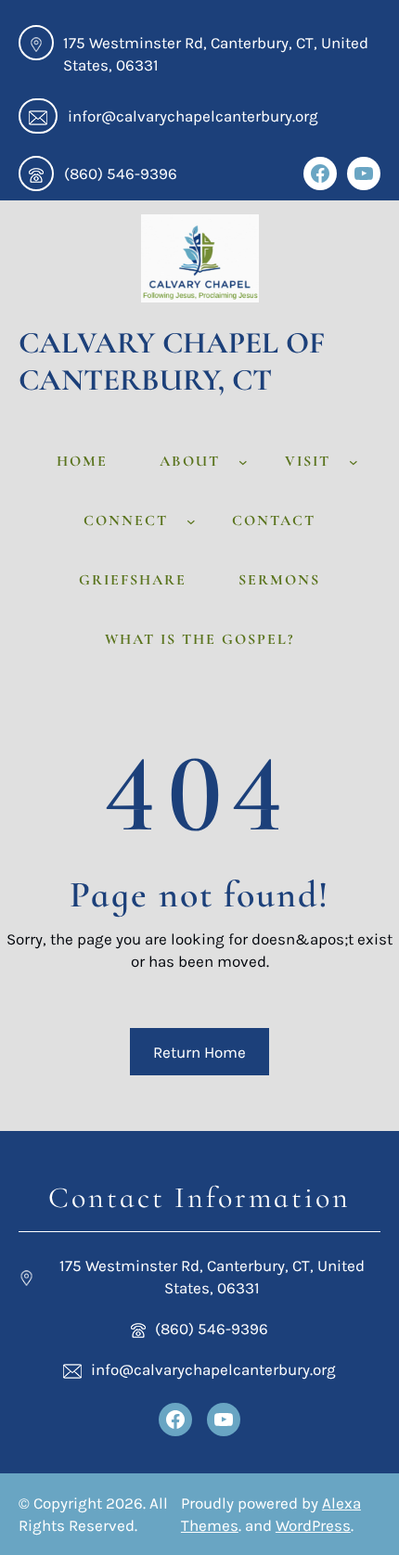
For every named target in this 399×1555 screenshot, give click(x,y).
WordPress (313, 1525)
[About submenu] (243, 461)
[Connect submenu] (191, 520)
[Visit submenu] (353, 461)
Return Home (199, 1052)
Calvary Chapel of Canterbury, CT (172, 361)
